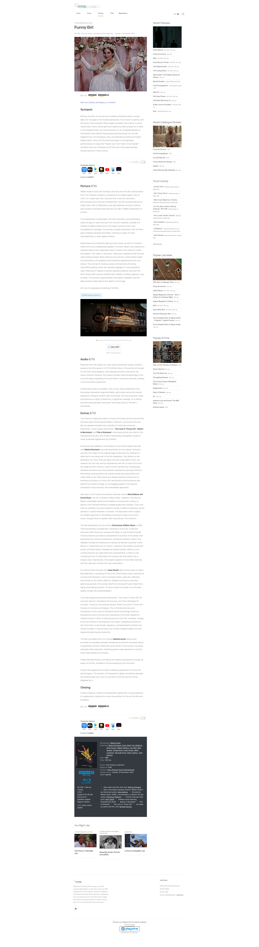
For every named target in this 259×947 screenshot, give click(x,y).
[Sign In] (174, 14)
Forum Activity (160, 181)
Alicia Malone (123, 792)
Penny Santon (132, 753)
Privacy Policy (129, 924)
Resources (122, 13)
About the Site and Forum (169, 886)
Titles (112, 13)
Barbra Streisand (115, 745)
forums (100, 902)
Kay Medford (137, 745)
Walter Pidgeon (123, 748)
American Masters (114, 797)
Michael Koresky (125, 807)
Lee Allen (133, 748)
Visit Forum (157, 244)
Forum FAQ (164, 892)
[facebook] (178, 14)
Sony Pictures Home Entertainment (120, 770)
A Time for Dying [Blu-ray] (135, 851)
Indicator (128, 832)
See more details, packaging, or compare (97, 102)
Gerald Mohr (118, 750)
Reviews (100, 13)
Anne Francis (111, 748)
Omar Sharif (126, 745)
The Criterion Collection (83, 23)
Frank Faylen (128, 750)
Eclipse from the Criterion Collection (109, 832)
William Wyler (115, 743)
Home (78, 13)
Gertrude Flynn (120, 753)
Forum (89, 13)
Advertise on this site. (129, 932)
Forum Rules (164, 889)
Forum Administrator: (171, 895)
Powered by (83, 177)
